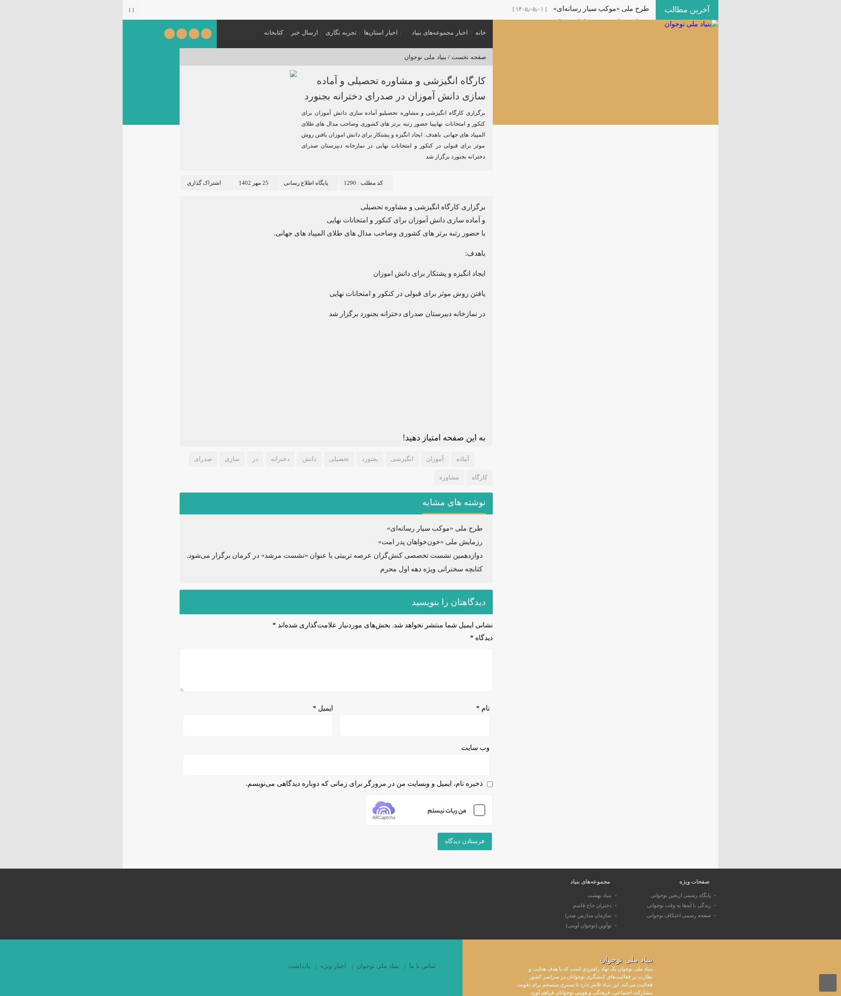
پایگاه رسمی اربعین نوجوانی (680, 895)
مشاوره (449, 477)
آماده (462, 459)
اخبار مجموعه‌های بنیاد (440, 32)
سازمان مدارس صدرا (588, 915)
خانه (480, 32)
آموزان (435, 459)
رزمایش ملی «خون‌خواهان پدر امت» (430, 542)
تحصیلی (339, 459)
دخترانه (280, 459)
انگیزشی (402, 459)
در (255, 459)
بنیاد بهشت (599, 895)
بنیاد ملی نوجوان (425, 57)
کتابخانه (273, 32)
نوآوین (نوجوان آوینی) (588, 925)
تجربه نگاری (341, 32)
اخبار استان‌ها (381, 32)
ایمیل (323, 708)
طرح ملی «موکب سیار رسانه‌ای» (601, 8)
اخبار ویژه (333, 966)
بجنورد (370, 459)
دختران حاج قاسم (592, 905)
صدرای (203, 459)
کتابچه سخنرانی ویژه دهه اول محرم (431, 569)
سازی (232, 459)
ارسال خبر (304, 32)
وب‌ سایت (475, 747)
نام (483, 708)
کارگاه (480, 477)
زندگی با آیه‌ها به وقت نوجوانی (679, 905)
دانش (309, 459)
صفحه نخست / (466, 57)
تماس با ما (422, 966)
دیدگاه (481, 637)
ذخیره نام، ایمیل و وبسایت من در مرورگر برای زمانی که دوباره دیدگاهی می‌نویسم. (364, 783)
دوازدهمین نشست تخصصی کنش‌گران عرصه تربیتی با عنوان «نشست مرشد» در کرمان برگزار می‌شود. (335, 555)
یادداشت (299, 966)
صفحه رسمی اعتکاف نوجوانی (679, 915)
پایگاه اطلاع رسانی (306, 182)
